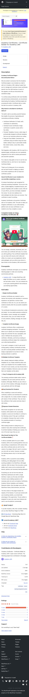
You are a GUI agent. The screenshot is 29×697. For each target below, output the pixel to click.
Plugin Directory (5, 6)
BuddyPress (5, 671)
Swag (17, 659)
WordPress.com (6, 663)
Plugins (17, 644)
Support (5, 67)
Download (4, 50)
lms (26, 591)
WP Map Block (7, 514)
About (3, 639)
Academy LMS (7, 47)
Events (17, 654)
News (2, 642)
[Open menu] (26, 2)
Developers (4, 656)
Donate (17, 656)
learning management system (21, 589)
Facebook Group (12, 525)
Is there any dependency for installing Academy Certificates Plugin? (11, 536)
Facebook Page (14, 523)
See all (26, 620)
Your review (4, 620)
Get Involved (18, 651)
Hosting (3, 644)
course (25, 586)
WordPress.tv (5, 659)
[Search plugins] (16, 16)
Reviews (5, 60)
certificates (20, 586)
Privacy (3, 647)
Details (4, 56)
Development (6, 63)
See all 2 (26, 582)
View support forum (6, 630)
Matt (3, 666)
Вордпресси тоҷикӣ (10, 677)
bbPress (4, 668)
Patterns (17, 647)
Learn (2, 651)
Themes (17, 642)
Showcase (18, 639)
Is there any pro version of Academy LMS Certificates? (8, 542)
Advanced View (5, 596)
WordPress (13, 527)
